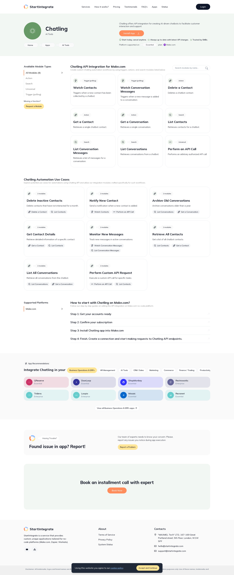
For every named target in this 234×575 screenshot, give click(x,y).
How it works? (101, 6)
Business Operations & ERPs (82, 370)
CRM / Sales (139, 370)
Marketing (154, 370)
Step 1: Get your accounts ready (90, 314)
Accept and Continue (148, 568)
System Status (105, 544)
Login (203, 6)
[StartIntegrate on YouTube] (27, 549)
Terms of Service (106, 534)
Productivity (205, 370)
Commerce (169, 370)
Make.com (171, 45)
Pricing (116, 6)
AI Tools (49, 34)
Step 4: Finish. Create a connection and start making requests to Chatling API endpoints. (126, 338)
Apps (154, 6)
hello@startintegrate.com (170, 546)
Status (165, 6)
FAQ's (144, 6)
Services (86, 6)
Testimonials (130, 6)
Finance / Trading (186, 370)
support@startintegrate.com (172, 551)
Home (30, 45)
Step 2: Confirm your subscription (91, 322)
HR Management (107, 370)
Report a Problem (128, 447)
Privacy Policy (105, 539)
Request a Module (34, 106)
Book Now (117, 490)
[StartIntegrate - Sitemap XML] (35, 549)
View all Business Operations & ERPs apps (115, 408)
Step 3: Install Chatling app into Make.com (97, 330)
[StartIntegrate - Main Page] (32, 438)
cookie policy (116, 568)
